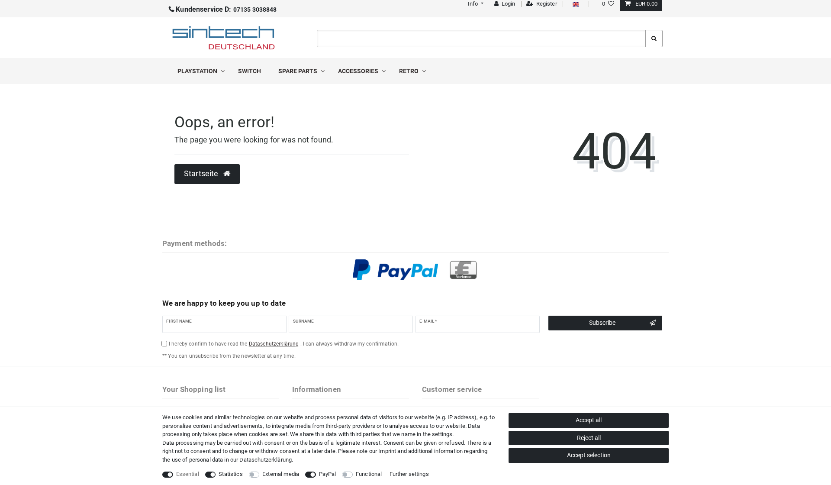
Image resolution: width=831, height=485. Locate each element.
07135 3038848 (226, 9)
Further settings (409, 474)
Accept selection (589, 455)
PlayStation (198, 71)
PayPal (327, 474)
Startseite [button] (202, 173)
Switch (249, 71)
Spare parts (298, 71)
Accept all (589, 420)
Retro (409, 71)
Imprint (387, 451)
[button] (474, 3)
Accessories (359, 71)
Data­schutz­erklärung (265, 459)
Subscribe (602, 322)
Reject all (589, 437)
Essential (187, 474)
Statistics (230, 474)
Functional (369, 474)
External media (280, 474)
